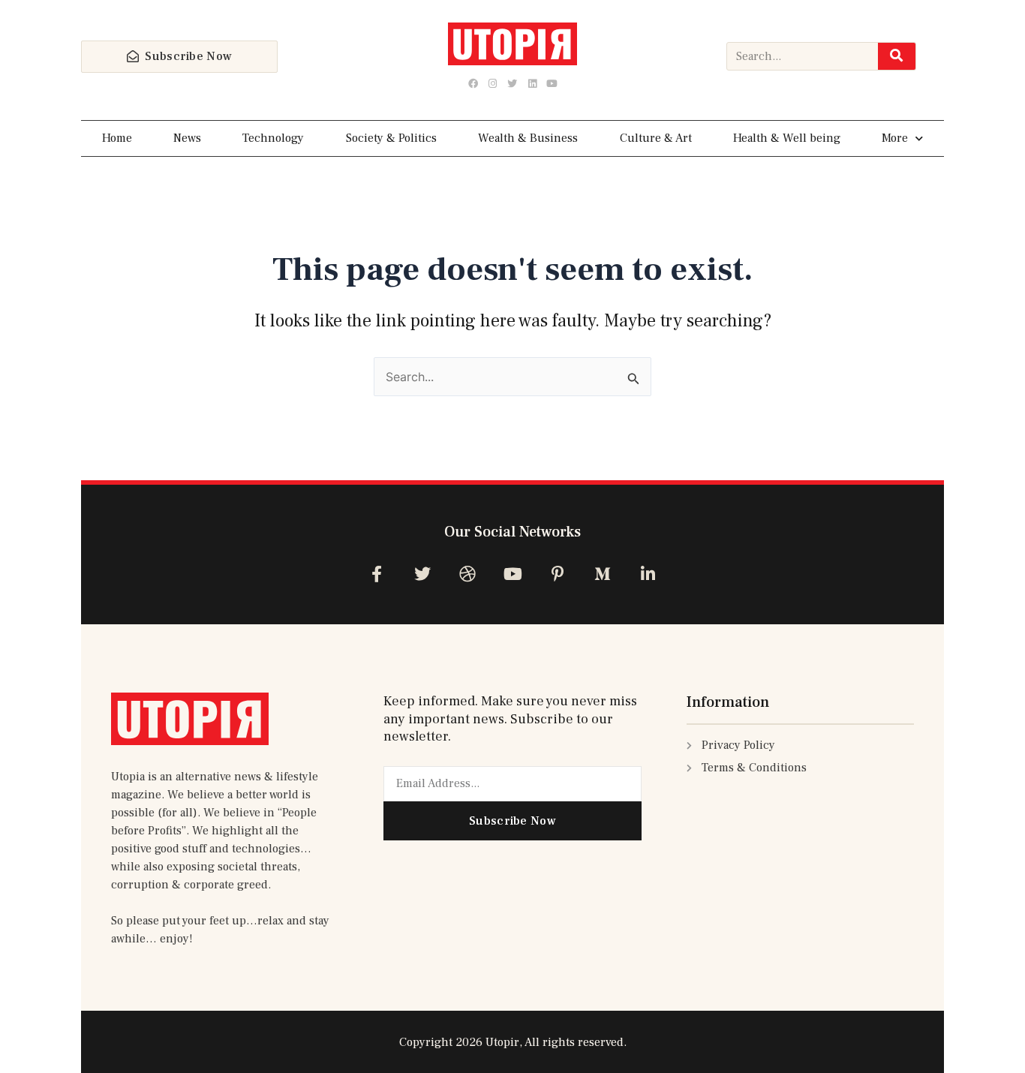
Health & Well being (786, 138)
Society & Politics (391, 138)
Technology (273, 138)
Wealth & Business (528, 138)
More (895, 138)
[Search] (896, 56)
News (187, 138)
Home (117, 138)
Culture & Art (656, 138)
